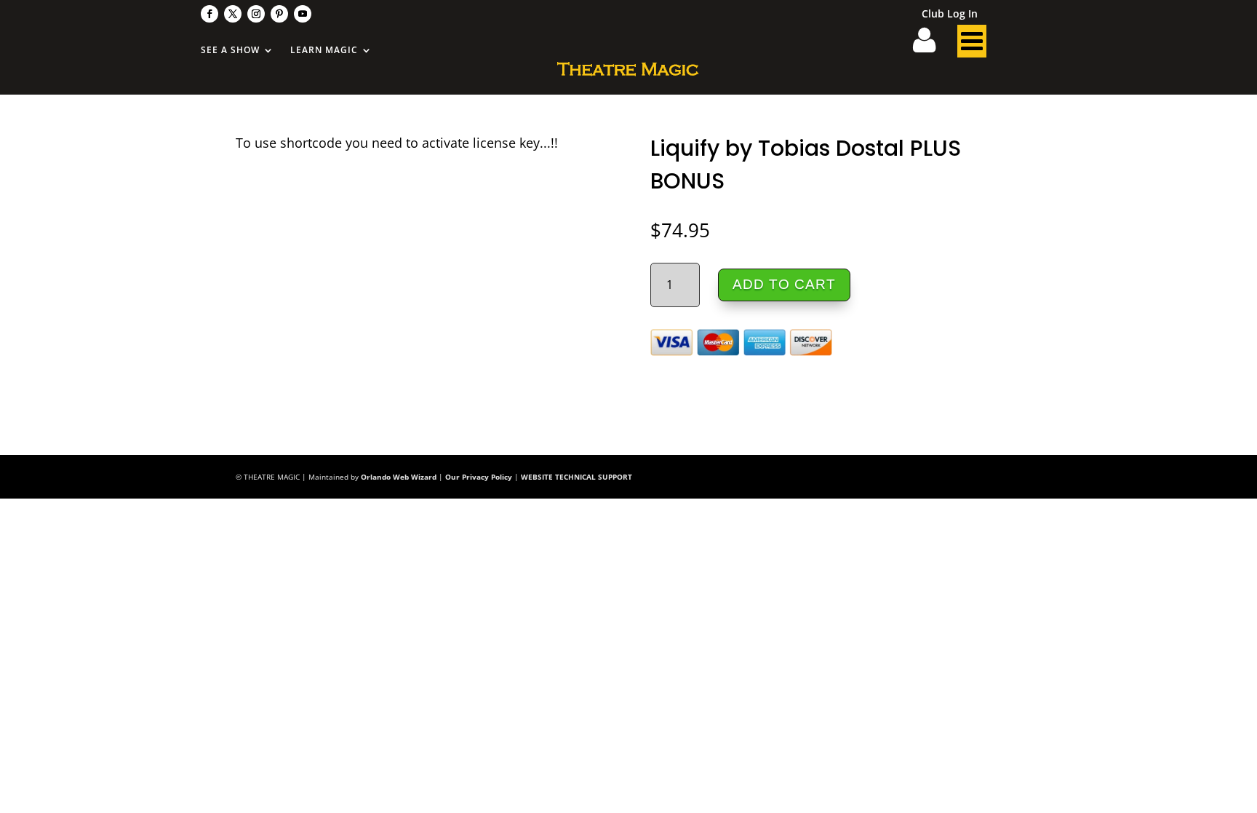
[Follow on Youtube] (302, 14)
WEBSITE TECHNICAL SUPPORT (576, 477)
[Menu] (971, 45)
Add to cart (784, 284)
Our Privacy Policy (478, 477)
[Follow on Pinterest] (279, 14)
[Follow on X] (233, 14)
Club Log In (950, 14)
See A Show (230, 50)
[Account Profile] (933, 45)
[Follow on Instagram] (256, 14)
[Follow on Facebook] (209, 14)
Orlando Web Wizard (398, 477)
